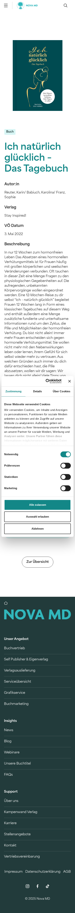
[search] (65, 5)
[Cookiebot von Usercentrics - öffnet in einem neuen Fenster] (46, 381)
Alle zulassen (37, 504)
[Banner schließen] (69, 381)
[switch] (65, 466)
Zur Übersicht (37, 562)
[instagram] (27, 886)
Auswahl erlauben (37, 516)
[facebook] (37, 886)
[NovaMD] (7, 603)
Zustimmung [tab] (13, 391)
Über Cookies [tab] (61, 391)
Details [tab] (37, 391)
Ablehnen (37, 528)
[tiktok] (47, 886)
